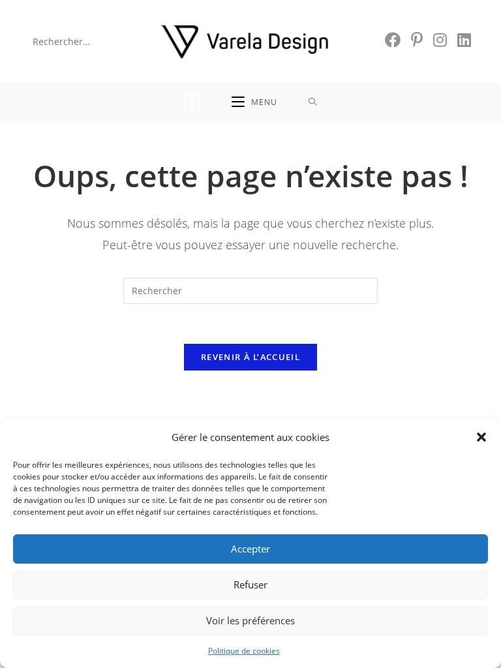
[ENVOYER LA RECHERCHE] (128, 41)
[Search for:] (312, 102)
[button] (481, 437)
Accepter (250, 548)
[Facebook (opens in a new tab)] (393, 40)
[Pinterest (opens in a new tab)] (417, 40)
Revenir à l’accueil (250, 357)
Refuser (250, 584)
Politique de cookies (244, 650)
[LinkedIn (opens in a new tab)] (464, 40)
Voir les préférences (250, 620)
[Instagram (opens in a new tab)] (440, 40)
